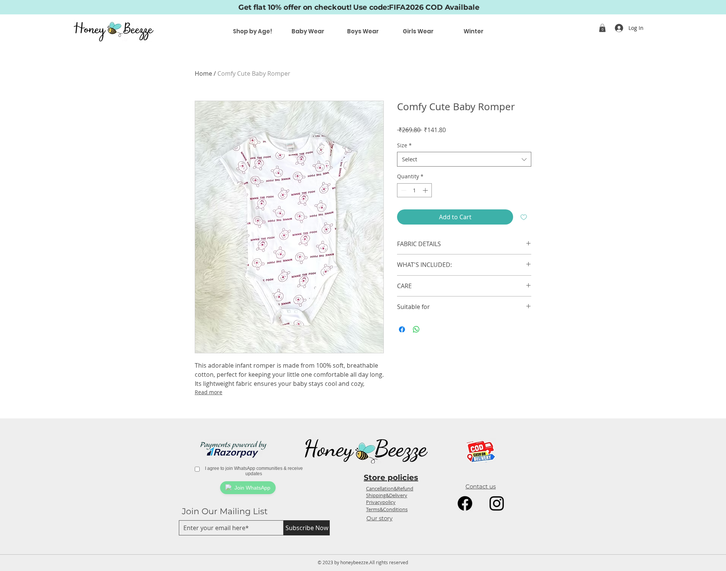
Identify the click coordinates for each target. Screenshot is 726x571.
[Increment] (426, 190)
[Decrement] (403, 190)
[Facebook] (465, 503)
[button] (602, 28)
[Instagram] (496, 503)
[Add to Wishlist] (523, 217)
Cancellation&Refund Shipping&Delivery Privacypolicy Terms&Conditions (389, 499)
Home (203, 73)
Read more (208, 392)
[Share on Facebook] (401, 329)
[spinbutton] (414, 190)
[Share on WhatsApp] (416, 329)
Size (404, 145)
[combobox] (464, 159)
